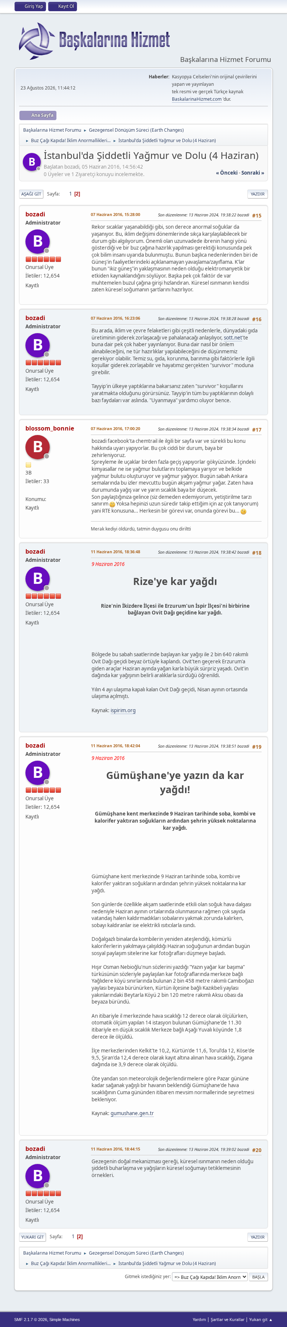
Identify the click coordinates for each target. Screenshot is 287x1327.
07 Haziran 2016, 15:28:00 (115, 214)
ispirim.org (123, 710)
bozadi (35, 214)
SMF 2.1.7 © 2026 (30, 1319)
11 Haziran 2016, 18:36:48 (115, 551)
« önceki (227, 172)
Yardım (199, 1319)
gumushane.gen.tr (132, 1113)
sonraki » (252, 172)
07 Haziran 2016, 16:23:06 (115, 318)
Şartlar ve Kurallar (227, 1319)
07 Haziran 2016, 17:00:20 (115, 428)
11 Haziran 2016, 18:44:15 (115, 1149)
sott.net (233, 337)
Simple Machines (64, 1319)
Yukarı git (32, 1237)
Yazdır (258, 194)
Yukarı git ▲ (261, 1319)
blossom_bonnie (49, 428)
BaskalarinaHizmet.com (197, 99)
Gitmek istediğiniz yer (147, 1276)
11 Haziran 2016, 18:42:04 (115, 745)
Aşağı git (31, 194)
